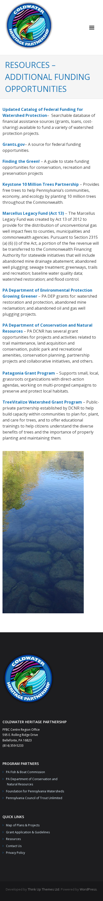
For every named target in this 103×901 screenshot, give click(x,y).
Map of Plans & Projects (23, 825)
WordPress (88, 889)
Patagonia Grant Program (28, 373)
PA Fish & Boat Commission (25, 772)
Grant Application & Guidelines (28, 832)
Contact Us (14, 846)
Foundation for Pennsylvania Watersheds (35, 791)
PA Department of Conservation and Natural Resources (30, 782)
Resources (13, 839)
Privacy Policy (15, 853)
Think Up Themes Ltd (43, 889)
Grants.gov (13, 144)
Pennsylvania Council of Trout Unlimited (34, 798)
